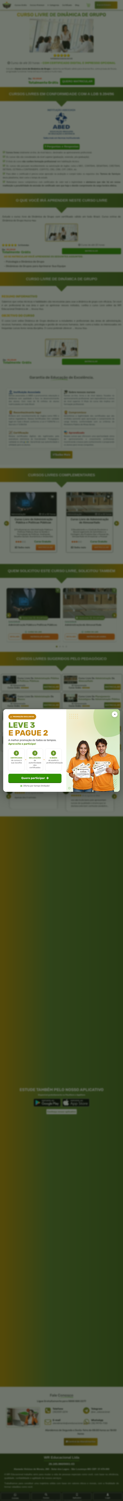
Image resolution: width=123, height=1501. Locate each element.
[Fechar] (115, 714)
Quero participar (33, 778)
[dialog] (61, 750)
